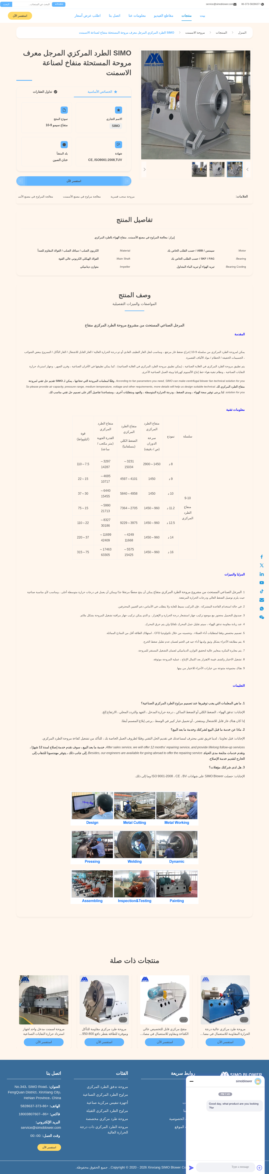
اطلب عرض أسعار (88, 15)
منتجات (187, 15)
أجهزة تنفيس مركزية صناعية (107, 1103)
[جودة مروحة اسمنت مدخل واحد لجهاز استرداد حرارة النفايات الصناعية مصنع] (44, 999)
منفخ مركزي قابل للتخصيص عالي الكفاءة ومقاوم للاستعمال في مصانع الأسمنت (164, 1031)
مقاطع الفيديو (163, 15)
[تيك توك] (263, 591)
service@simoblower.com (219, 4)
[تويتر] (263, 565)
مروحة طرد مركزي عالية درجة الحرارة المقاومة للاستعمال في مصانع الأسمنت (225, 1031)
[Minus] (191, 1081)
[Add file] (259, 1167)
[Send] (191, 1167)
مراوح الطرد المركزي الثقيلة (107, 1111)
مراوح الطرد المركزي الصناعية (105, 1095)
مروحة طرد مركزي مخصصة (107, 1119)
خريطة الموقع (185, 1127)
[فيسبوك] (263, 556)
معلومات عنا (137, 15)
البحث (6, 4)
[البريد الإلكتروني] (263, 600)
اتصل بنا (114, 15)
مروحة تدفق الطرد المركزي (107, 1087)
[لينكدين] (263, 574)
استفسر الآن (20, 15)
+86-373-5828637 (251, 4)
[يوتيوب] (263, 582)
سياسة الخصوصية (182, 1119)
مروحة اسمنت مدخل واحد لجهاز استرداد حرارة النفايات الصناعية (44, 1031)
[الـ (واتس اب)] (263, 608)
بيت (202, 15)
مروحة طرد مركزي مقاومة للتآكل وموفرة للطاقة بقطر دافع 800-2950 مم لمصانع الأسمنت (104, 1031)
